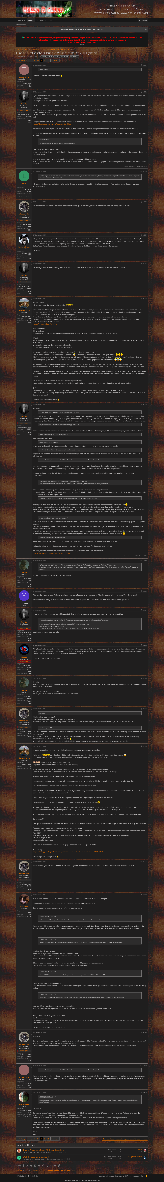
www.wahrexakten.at (106, 12)
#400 (145, 1092)
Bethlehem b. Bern (25, 197)
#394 (145, 709)
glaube (44, 56)
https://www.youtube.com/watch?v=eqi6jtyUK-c (51, 553)
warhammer (65, 56)
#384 (145, 202)
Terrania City (27, 1116)
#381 (145, 65)
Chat (50, 20)
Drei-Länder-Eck (26, 673)
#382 (145, 92)
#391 (145, 610)
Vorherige (22, 61)
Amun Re (26, 1152)
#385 (145, 235)
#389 (145, 561)
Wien (29, 122)
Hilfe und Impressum (132, 1176)
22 (48, 61)
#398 (145, 1032)
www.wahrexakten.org (134, 12)
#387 (145, 299)
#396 (145, 862)
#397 (145, 895)
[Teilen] (141, 65)
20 (41, 61)
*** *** (81, 29)
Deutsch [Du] (33, 1176)
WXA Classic (22, 1176)
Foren (30, 20)
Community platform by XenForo (82, 1180)
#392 (145, 645)
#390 (145, 591)
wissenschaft (74, 56)
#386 (145, 264)
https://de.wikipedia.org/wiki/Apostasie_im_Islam (52, 124)
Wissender (21, 56)
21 (45, 61)
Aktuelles (40, 20)
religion (56, 56)
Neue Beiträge (21, 24)
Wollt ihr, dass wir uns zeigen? (36, 1157)
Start (142, 1176)
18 (34, 61)
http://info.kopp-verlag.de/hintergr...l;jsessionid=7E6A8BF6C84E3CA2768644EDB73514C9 (68, 852)
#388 (145, 405)
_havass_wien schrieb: (46, 916)
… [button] (31, 61)
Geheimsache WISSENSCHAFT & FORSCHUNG (51, 1152)
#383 (145, 171)
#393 (145, 678)
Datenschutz (119, 1176)
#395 (145, 746)
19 (38, 61)
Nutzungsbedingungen (106, 1176)
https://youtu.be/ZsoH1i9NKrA (45, 324)
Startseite (21, 20)
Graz (29, 259)
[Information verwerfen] (146, 29)
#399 (145, 1065)
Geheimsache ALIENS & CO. (54, 1159)
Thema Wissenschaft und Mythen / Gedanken (43, 1150)
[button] (45, 20)
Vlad (141, 1159)
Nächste (54, 61)
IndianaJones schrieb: (46, 1097)
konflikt (50, 56)
